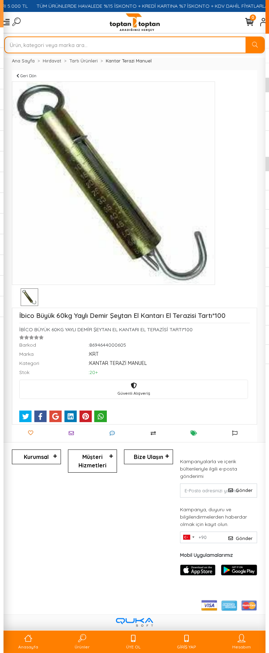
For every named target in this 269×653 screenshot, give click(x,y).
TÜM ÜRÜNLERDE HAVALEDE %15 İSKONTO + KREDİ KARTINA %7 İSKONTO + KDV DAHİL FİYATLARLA (147, 6)
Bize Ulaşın (148, 456)
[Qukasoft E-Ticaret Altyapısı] (134, 622)
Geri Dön (27, 75)
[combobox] (188, 537)
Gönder (244, 490)
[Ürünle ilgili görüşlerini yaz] (114, 433)
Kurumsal (36, 456)
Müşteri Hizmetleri (92, 461)
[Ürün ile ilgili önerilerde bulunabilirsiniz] (236, 433)
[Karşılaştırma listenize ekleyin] (155, 433)
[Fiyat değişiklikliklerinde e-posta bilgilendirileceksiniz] (195, 433)
